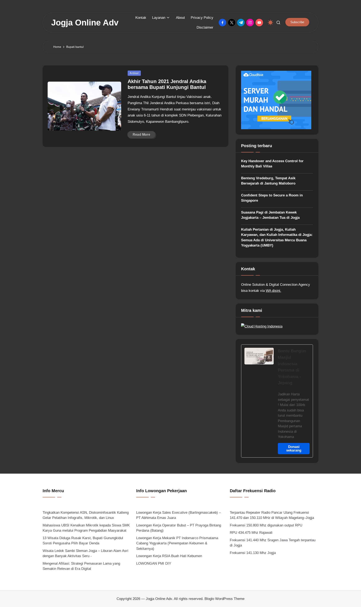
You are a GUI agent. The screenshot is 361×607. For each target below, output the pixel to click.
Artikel (134, 73)
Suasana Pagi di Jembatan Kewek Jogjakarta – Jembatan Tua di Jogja (270, 215)
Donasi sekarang (293, 448)
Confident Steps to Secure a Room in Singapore (272, 198)
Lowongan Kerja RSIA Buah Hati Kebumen (169, 556)
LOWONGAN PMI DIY (153, 563)
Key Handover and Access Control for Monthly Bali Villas (272, 163)
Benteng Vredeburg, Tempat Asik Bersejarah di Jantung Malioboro (268, 181)
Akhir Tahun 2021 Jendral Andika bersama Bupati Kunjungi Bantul (167, 84)
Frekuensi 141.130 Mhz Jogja (253, 553)
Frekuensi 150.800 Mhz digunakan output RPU (266, 525)
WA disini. (273, 291)
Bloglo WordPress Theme (224, 599)
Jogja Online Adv (84, 22)
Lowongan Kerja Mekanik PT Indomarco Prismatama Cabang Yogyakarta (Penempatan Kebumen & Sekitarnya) (177, 543)
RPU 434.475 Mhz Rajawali (251, 533)
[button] (297, 22)
